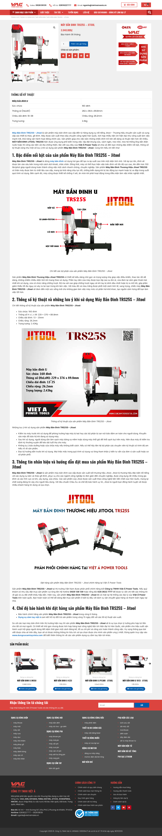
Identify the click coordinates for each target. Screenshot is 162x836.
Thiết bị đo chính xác (92, 727)
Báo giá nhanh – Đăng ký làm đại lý (110, 12)
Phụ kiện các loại (126, 717)
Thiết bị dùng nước (91, 737)
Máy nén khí (87, 761)
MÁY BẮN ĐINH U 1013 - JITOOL (99, 680)
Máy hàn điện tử (125, 745)
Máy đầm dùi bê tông (127, 751)
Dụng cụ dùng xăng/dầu (93, 717)
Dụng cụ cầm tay (54, 763)
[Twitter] (118, 807)
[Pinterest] (129, 807)
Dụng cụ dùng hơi (27, 17)
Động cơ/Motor (89, 748)
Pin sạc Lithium (125, 756)
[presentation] (12, 663)
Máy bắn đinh (41, 17)
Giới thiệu (44, 12)
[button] (129, 4)
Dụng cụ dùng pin (55, 731)
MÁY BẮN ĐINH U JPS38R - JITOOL (63, 680)
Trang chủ (15, 17)
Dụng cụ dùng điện (19, 717)
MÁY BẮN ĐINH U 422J (27, 680)
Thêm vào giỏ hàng (78, 44)
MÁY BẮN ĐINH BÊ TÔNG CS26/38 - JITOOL (135, 682)
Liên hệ (86, 12)
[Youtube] (124, 807)
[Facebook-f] (113, 807)
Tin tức (57, 12)
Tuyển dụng (73, 12)
